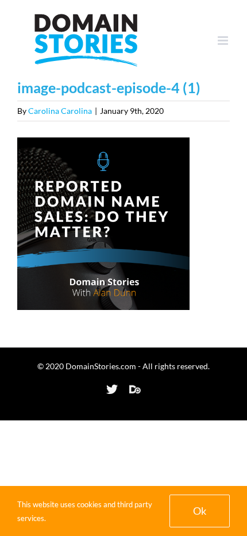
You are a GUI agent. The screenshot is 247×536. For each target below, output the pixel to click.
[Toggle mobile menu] (224, 41)
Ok (199, 510)
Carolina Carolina (60, 111)
